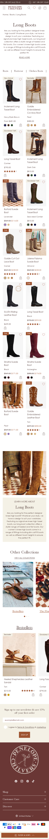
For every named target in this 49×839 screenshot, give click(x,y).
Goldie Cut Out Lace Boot (11, 260)
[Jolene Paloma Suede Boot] (28, 278)
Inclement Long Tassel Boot (12, 108)
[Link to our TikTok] (33, 781)
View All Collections (24, 558)
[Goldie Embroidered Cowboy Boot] (28, 125)
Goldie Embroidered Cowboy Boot (34, 109)
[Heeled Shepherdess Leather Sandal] (5, 695)
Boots (5, 71)
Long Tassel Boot (12, 159)
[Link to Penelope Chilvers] (15, 8)
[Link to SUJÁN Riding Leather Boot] (13, 295)
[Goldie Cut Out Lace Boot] (32, 125)
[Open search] (29, 8)
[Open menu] (4, 8)
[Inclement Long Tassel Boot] (5, 125)
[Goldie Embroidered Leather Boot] (35, 125)
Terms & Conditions (25, 727)
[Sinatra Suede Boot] (5, 377)
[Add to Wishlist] (20, 79)
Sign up (24, 735)
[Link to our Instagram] (22, 781)
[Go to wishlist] (34, 8)
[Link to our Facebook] (16, 781)
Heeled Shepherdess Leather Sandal (18, 681)
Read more (24, 57)
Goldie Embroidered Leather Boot (33, 414)
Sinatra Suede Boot (11, 363)
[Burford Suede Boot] (5, 225)
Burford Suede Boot (11, 211)
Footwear (18, 71)
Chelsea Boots (36, 71)
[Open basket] (45, 8)
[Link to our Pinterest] (27, 781)
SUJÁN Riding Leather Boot (10, 313)
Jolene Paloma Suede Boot (34, 260)
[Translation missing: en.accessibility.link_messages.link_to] (24, 759)
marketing (41, 727)
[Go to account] (39, 8)
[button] (24, 616)
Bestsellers (24, 627)
